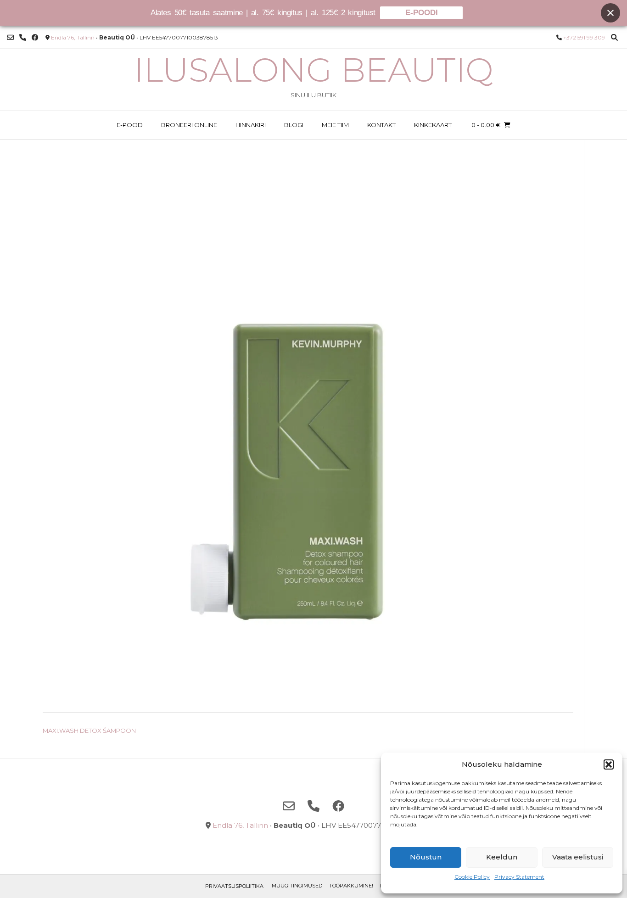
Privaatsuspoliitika (234, 886)
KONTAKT (381, 124)
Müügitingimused (297, 885)
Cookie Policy (472, 876)
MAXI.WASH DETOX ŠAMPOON (89, 730)
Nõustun (426, 857)
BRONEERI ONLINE (189, 124)
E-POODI (421, 12)
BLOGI (293, 124)
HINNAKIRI (250, 124)
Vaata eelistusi (577, 857)
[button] (608, 764)
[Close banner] (610, 12)
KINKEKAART (433, 124)
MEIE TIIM (335, 124)
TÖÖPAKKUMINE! (351, 885)
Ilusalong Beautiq (313, 69)
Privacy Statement (519, 876)
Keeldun (501, 857)
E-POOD (130, 124)
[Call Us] (22, 37)
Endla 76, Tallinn (73, 37)
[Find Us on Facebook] (35, 37)
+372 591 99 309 (584, 37)
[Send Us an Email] (10, 37)
